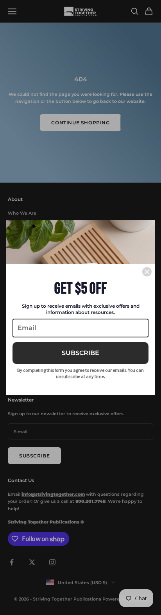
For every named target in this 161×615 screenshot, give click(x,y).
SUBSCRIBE (80, 353)
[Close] (147, 271)
